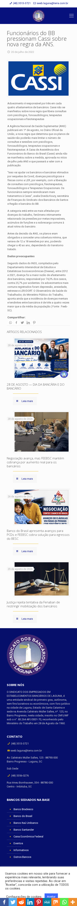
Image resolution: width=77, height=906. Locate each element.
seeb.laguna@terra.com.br (52, 3)
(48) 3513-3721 (22, 3)
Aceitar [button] (51, 896)
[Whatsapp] (10, 322)
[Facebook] (16, 322)
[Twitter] (22, 322)
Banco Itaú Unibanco (26, 822)
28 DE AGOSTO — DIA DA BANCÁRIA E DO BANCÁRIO (35, 386)
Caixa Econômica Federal (28, 836)
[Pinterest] (34, 322)
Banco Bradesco (23, 809)
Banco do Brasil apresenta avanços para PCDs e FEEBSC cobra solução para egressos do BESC (38, 535)
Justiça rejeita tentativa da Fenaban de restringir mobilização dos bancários (33, 604)
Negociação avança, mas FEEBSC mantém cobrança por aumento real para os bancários (35, 462)
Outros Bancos (22, 856)
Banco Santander (24, 829)
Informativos (21, 850)
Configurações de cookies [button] (23, 897)
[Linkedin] (28, 322)
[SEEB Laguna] (38, 16)
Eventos (18, 843)
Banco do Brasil (23, 816)
